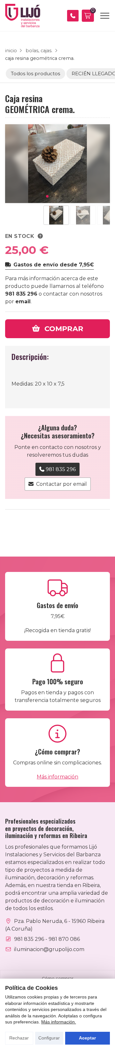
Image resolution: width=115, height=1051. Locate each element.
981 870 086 (64, 939)
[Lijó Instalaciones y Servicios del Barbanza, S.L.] (22, 15)
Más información (57, 777)
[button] (47, 196)
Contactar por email (61, 484)
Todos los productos (35, 73)
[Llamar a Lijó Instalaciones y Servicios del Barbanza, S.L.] (73, 15)
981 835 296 (21, 294)
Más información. (58, 1021)
